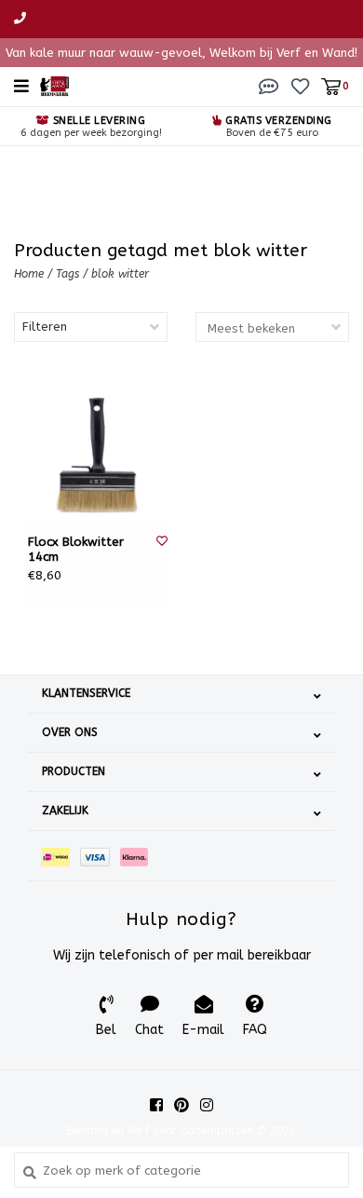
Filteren (44, 327)
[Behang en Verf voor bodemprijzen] (54, 85)
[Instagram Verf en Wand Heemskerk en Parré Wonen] (206, 1104)
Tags (67, 273)
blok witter (120, 273)
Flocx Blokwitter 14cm (76, 549)
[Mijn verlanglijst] (300, 85)
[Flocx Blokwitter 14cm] (98, 453)
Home (29, 273)
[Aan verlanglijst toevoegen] (162, 541)
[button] (269, 85)
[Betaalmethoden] (60, 856)
